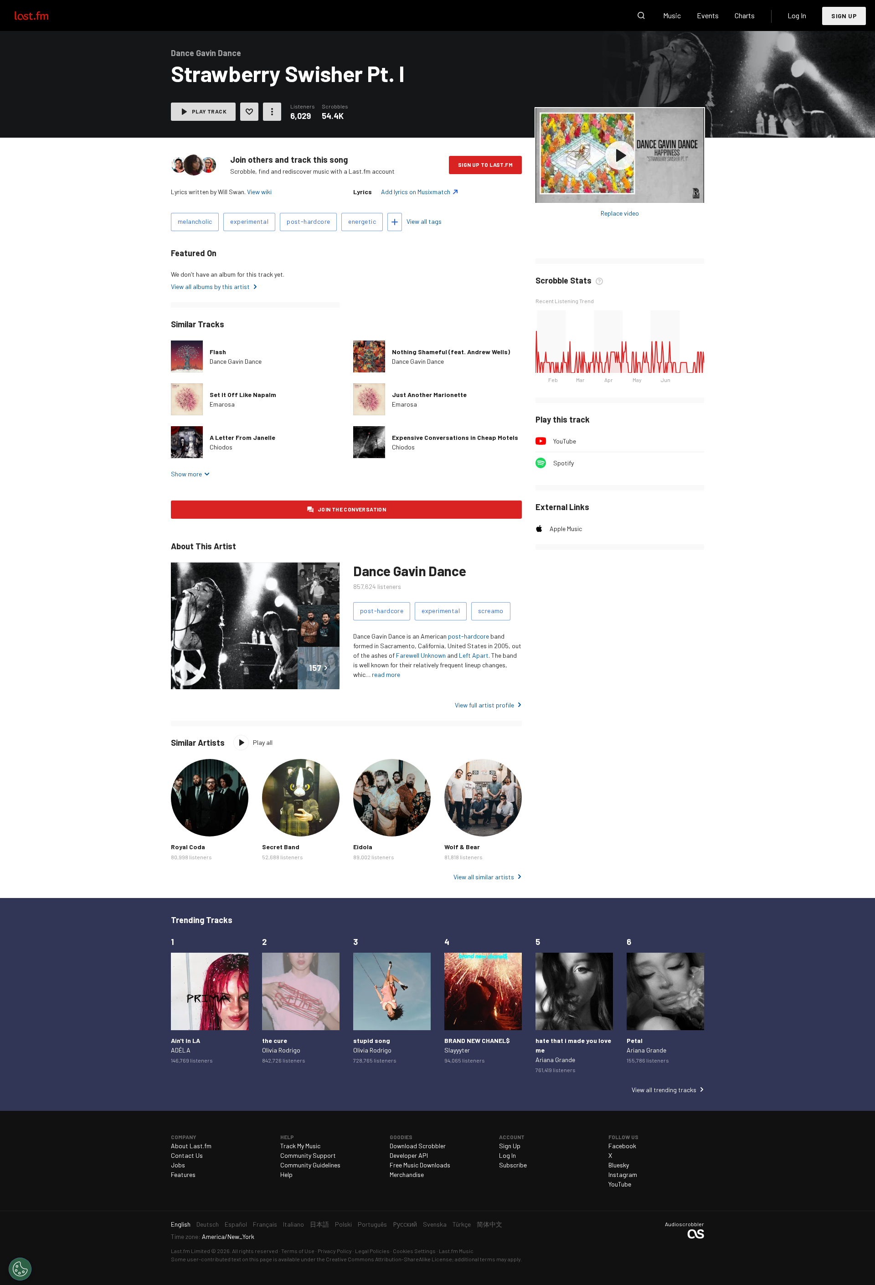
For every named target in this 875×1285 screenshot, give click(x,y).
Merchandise (407, 1174)
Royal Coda (188, 847)
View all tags (424, 221)
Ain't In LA (185, 1040)
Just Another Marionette (429, 394)
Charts (745, 15)
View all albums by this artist (210, 286)
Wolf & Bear (462, 847)
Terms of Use (297, 1251)
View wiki (259, 192)
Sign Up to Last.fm (485, 164)
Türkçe (462, 1224)
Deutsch (207, 1224)
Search (641, 15)
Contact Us (187, 1155)
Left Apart (474, 655)
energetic (362, 221)
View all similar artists (483, 877)
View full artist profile (484, 705)
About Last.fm (191, 1146)
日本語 (319, 1224)
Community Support (308, 1155)
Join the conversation (352, 509)
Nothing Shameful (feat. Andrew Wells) (451, 352)
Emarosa (222, 404)
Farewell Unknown (421, 655)
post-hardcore (308, 221)
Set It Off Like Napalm (243, 394)
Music (672, 15)
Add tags (394, 222)
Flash (218, 352)
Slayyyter (457, 1050)
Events (708, 15)
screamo (491, 610)
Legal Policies (372, 1251)
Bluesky (618, 1165)
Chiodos (221, 447)
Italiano (293, 1224)
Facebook (622, 1146)
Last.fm (42, 15)
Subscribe (513, 1165)
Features (183, 1174)
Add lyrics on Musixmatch (415, 192)
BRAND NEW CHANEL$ (477, 1040)
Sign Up (844, 16)
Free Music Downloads (420, 1165)
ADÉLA (180, 1050)
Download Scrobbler (418, 1146)
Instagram (622, 1174)
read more (386, 674)
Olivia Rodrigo (281, 1050)
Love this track (249, 112)
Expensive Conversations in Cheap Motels (455, 437)
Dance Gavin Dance (236, 361)
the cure (274, 1040)
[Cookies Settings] (20, 1269)
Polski (343, 1224)
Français (265, 1224)
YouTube (564, 441)
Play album (619, 155)
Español (236, 1224)
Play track (209, 111)
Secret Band (280, 847)
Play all (263, 742)
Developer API (409, 1155)
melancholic (195, 221)
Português (372, 1224)
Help (286, 1174)
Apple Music (566, 528)
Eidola (362, 847)
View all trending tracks (664, 1090)
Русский (405, 1224)
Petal (635, 1040)
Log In (797, 15)
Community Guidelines (310, 1165)
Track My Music (300, 1146)
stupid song (371, 1040)
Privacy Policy (335, 1251)
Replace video (620, 213)
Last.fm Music (456, 1251)
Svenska (435, 1224)
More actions (272, 112)
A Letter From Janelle (242, 437)
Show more (186, 474)
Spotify (563, 463)
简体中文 (489, 1224)
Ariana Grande (555, 1059)
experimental (249, 221)
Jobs (178, 1165)
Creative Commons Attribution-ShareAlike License (389, 1259)
